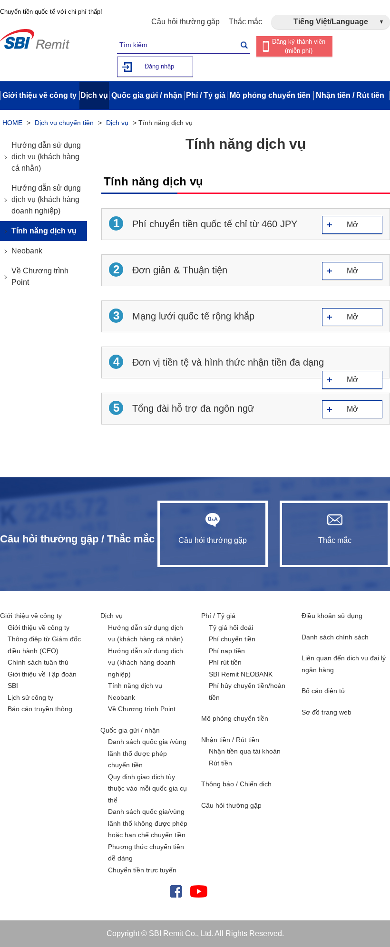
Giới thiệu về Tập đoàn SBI (42, 680)
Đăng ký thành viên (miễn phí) (298, 46)
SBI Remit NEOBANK (241, 674)
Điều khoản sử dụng (332, 615)
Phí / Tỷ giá (218, 615)
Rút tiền (220, 763)
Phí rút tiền (225, 662)
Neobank (26, 251)
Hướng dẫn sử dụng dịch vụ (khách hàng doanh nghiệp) (46, 199)
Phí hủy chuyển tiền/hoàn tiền (247, 691)
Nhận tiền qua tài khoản (245, 751)
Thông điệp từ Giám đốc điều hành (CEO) (44, 645)
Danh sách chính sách (335, 637)
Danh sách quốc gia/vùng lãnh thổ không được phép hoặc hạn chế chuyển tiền (147, 823)
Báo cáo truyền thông (40, 709)
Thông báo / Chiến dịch (236, 784)
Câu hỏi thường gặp (185, 22)
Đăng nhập (159, 66)
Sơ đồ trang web (326, 712)
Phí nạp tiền (227, 651)
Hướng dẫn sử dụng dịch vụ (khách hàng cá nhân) (46, 156)
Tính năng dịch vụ (44, 231)
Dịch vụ (117, 122)
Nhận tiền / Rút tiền (230, 740)
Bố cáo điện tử (323, 691)
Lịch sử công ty (30, 697)
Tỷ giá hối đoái (231, 627)
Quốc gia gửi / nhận (130, 730)
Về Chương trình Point (39, 276)
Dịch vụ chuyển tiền (64, 122)
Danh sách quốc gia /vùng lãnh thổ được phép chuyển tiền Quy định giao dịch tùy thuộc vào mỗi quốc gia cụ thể (147, 771)
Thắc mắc (245, 22)
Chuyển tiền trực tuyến (142, 870)
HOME (12, 122)
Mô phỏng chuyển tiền (234, 718)
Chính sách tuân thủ (38, 662)
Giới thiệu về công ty (31, 615)
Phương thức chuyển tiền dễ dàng (146, 852)
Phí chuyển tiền (232, 639)
